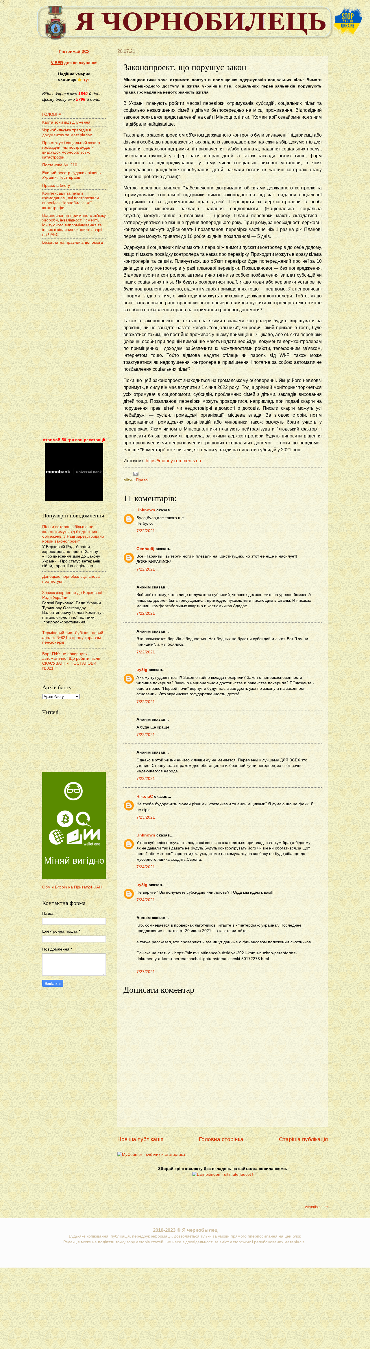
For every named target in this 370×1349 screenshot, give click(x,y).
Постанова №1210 (59, 165)
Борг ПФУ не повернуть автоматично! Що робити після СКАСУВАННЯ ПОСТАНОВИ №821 (71, 661)
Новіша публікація (140, 1139)
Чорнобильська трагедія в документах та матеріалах (67, 132)
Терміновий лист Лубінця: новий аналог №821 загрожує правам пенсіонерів (72, 637)
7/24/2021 (145, 867)
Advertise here (316, 1207)
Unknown (145, 510)
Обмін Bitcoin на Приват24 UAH (72, 887)
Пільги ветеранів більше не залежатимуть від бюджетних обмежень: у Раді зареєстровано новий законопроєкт (73, 534)
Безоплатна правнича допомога (72, 242)
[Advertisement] (74, 341)
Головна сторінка (221, 1139)
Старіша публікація (303, 1139)
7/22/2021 (145, 531)
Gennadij (145, 549)
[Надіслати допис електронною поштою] (135, 473)
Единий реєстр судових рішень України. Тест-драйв (71, 175)
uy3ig (141, 670)
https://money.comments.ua (173, 460)
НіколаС (144, 796)
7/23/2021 (145, 817)
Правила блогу (56, 185)
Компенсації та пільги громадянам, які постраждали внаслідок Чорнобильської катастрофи (70, 200)
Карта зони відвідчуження (66, 122)
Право (142, 480)
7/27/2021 (145, 972)
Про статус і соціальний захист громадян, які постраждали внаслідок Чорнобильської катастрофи (71, 150)
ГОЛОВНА (51, 114)
